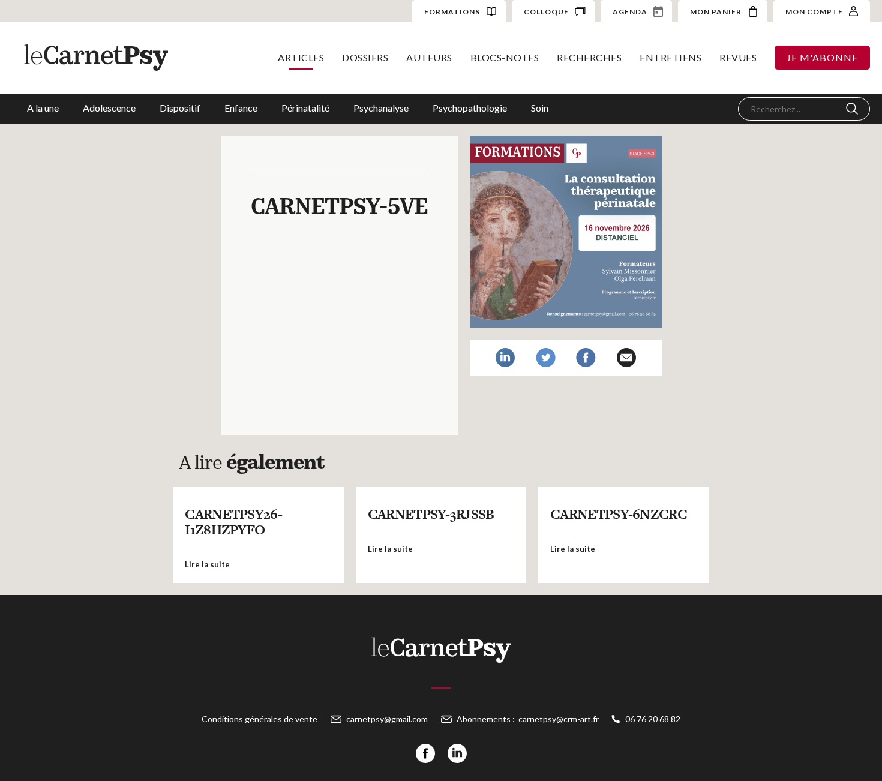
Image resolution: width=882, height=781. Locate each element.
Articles (301, 57)
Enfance (240, 107)
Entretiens (670, 57)
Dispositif (180, 107)
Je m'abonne (822, 57)
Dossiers (365, 57)
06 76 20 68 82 (652, 719)
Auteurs (429, 57)
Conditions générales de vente (259, 719)
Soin (539, 107)
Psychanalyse (381, 107)
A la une (43, 107)
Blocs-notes (504, 57)
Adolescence (109, 107)
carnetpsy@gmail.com (387, 719)
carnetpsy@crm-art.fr (558, 719)
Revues (738, 57)
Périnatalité (305, 107)
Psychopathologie (470, 107)
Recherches (589, 57)
